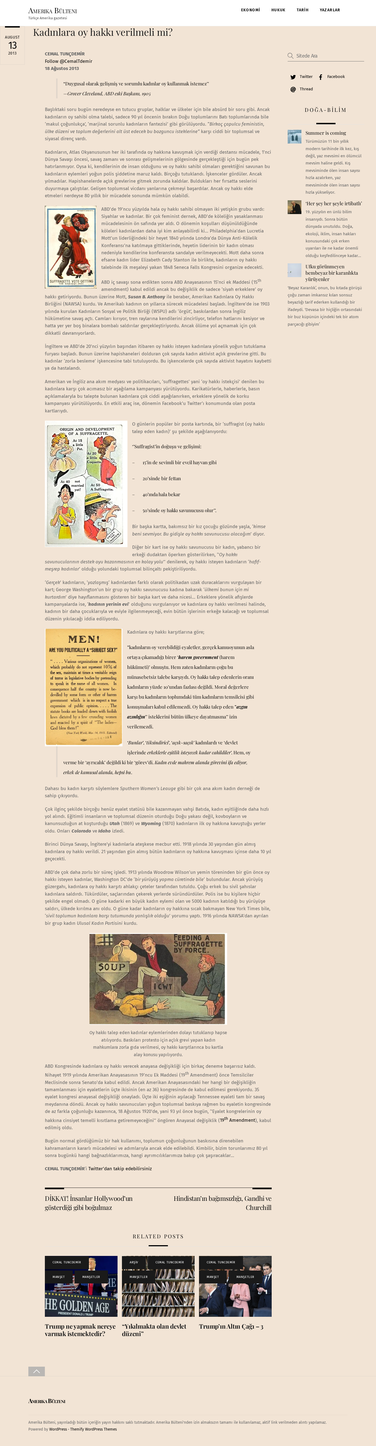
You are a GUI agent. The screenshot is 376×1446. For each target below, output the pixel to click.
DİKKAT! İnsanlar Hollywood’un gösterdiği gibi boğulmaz (88, 1202)
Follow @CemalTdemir (68, 61)
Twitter (306, 76)
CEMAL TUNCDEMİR (67, 1262)
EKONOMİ (250, 10)
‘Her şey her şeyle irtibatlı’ (334, 203)
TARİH (303, 10)
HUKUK (278, 10)
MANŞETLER (91, 1277)
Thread (306, 89)
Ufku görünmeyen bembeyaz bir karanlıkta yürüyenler (332, 272)
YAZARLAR (330, 10)
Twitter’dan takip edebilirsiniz (120, 1169)
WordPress (58, 1429)
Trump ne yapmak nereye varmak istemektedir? (80, 1330)
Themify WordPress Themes (93, 1429)
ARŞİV (134, 1262)
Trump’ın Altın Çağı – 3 (231, 1326)
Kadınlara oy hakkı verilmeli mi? (103, 31)
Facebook (335, 76)
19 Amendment (237, 1120)
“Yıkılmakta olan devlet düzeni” (154, 1330)
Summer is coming (326, 133)
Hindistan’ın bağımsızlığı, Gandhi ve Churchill (223, 1202)
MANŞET (59, 1277)
